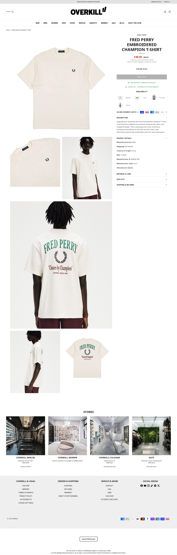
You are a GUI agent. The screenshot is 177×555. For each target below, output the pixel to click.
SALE (114, 23)
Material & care (124, 174)
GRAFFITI (93, 23)
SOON (72, 23)
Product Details (124, 138)
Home (8, 30)
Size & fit (121, 179)
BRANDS (104, 23)
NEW (37, 23)
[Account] (164, 12)
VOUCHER (109, 496)
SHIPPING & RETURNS (125, 185)
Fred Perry (141, 35)
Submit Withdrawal (88, 539)
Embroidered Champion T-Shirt (21, 30)
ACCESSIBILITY (26, 499)
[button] (166, 112)
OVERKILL (15, 519)
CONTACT (109, 486)
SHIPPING (68, 486)
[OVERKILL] (88, 12)
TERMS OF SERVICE (25, 492)
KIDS (64, 23)
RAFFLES (82, 23)
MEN (45, 23)
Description (122, 118)
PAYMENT (68, 492)
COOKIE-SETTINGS (25, 503)
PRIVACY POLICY (25, 496)
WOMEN (54, 23)
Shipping (140, 62)
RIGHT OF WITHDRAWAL (68, 496)
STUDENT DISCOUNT (109, 499)
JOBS (109, 492)
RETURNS (68, 489)
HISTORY (25, 486)
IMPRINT (26, 489)
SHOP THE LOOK (134, 23)
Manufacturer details (125, 168)
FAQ (109, 489)
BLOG (122, 23)
